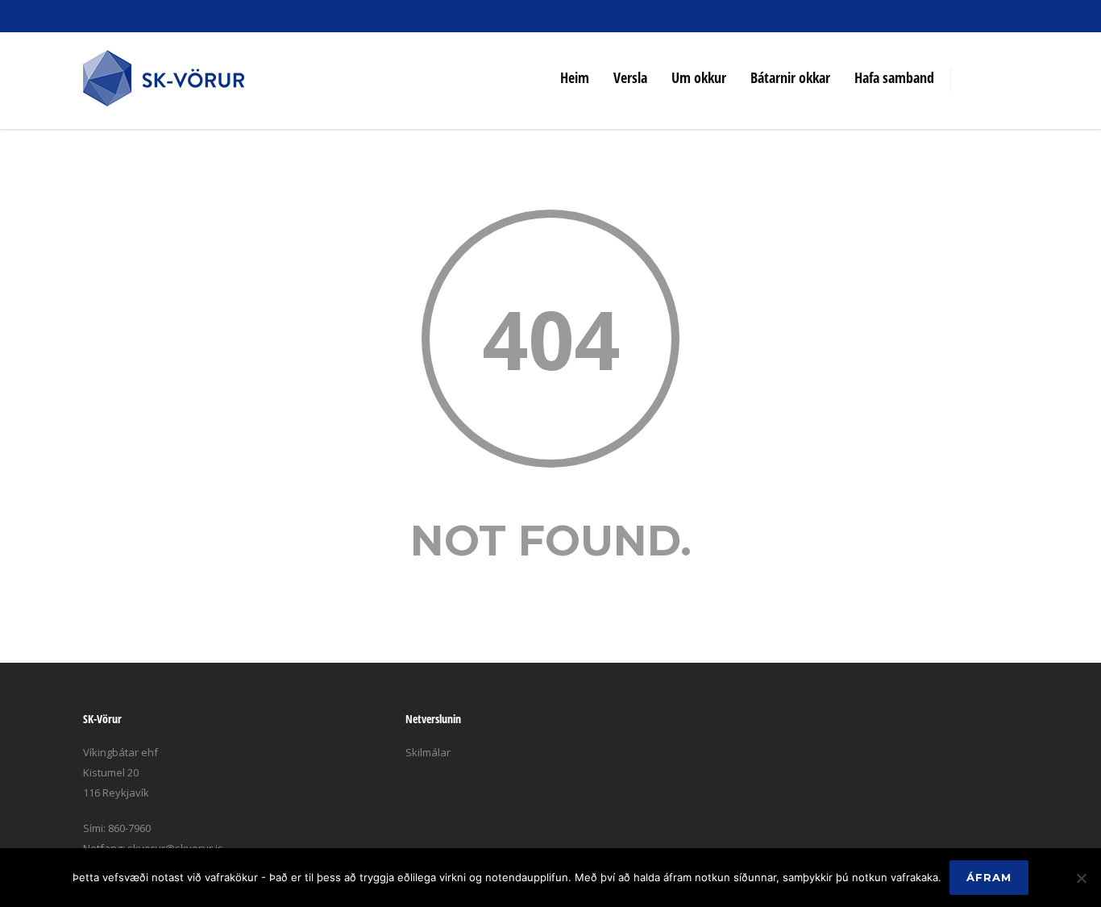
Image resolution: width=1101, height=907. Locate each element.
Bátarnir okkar (790, 77)
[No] (1081, 878)
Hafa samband (894, 77)
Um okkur (698, 77)
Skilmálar (428, 752)
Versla (630, 77)
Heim (574, 77)
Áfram (989, 877)
